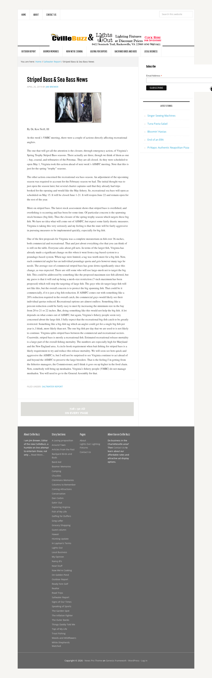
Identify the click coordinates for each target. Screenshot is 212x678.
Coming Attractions (62, 489)
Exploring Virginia (61, 507)
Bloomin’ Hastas (156, 131)
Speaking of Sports (61, 606)
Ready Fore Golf (60, 583)
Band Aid (56, 462)
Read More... (37, 454)
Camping (56, 471)
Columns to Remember (64, 484)
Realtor (55, 588)
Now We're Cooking (62, 570)
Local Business (59, 552)
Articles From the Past (63, 449)
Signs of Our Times (62, 601)
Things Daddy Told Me (63, 624)
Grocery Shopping (61, 525)
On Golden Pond (60, 574)
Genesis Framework (116, 660)
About (83, 440)
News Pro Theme (93, 660)
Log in (144, 660)
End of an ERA (155, 139)
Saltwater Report (52, 386)
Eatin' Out (57, 502)
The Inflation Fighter (62, 615)
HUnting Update (60, 538)
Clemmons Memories (63, 480)
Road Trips (57, 592)
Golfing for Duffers (61, 516)
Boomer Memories (61, 466)
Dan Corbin (58, 498)
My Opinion (58, 556)
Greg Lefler (57, 520)
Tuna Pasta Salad (157, 123)
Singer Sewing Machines (161, 115)
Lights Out (57, 547)
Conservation (58, 493)
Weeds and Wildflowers (64, 637)
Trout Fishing (58, 633)
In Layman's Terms (61, 543)
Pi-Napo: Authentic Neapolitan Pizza (168, 147)
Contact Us (85, 452)
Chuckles (56, 475)
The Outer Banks (60, 619)
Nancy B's (57, 561)
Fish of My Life (59, 511)
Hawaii (55, 534)
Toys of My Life (59, 628)
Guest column (59, 529)
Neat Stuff (57, 565)
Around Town (59, 444)
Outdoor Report (60, 579)
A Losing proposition (62, 440)
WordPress (133, 660)
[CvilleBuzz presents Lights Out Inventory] (106, 34)
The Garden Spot (60, 610)
